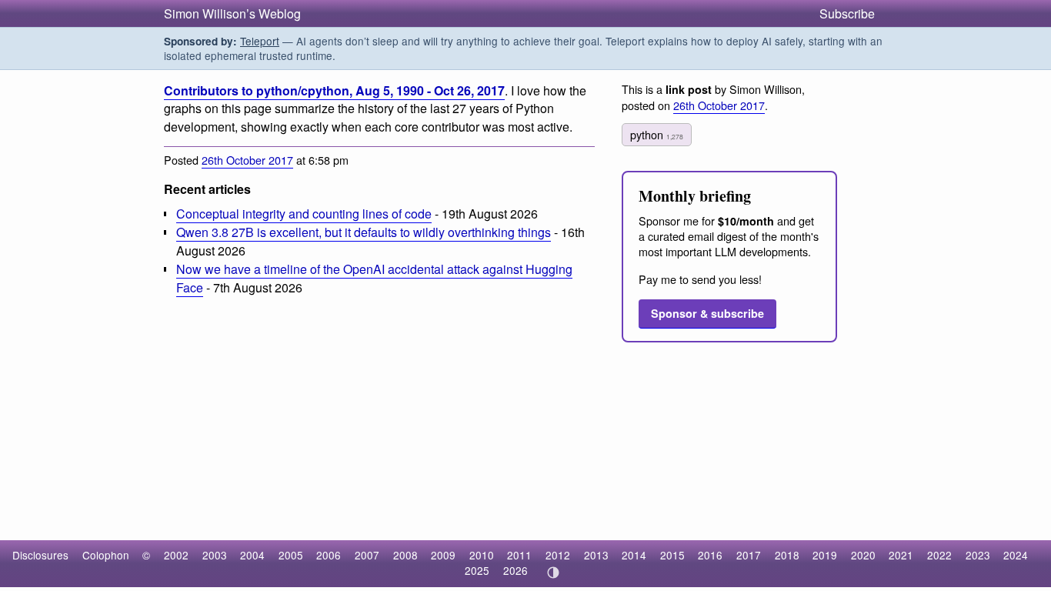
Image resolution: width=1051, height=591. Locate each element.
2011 (519, 555)
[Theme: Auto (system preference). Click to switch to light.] (553, 572)
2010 (481, 555)
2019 (824, 555)
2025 (477, 570)
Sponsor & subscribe (707, 313)
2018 (787, 555)
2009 (443, 555)
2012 (558, 555)
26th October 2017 (247, 160)
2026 (515, 570)
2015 (672, 555)
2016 (710, 555)
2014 (634, 555)
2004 (252, 555)
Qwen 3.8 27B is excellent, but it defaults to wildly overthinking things (363, 232)
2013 (596, 555)
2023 (978, 555)
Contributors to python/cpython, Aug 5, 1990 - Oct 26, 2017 (334, 90)
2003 (214, 555)
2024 (1015, 555)
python (656, 134)
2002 (176, 555)
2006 (328, 555)
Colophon (105, 555)
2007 (367, 555)
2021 (901, 555)
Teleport (259, 40)
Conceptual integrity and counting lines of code (304, 213)
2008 (405, 555)
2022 (939, 555)
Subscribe (847, 13)
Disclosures (40, 555)
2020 (863, 555)
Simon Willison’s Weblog (232, 13)
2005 (291, 555)
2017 (748, 555)
